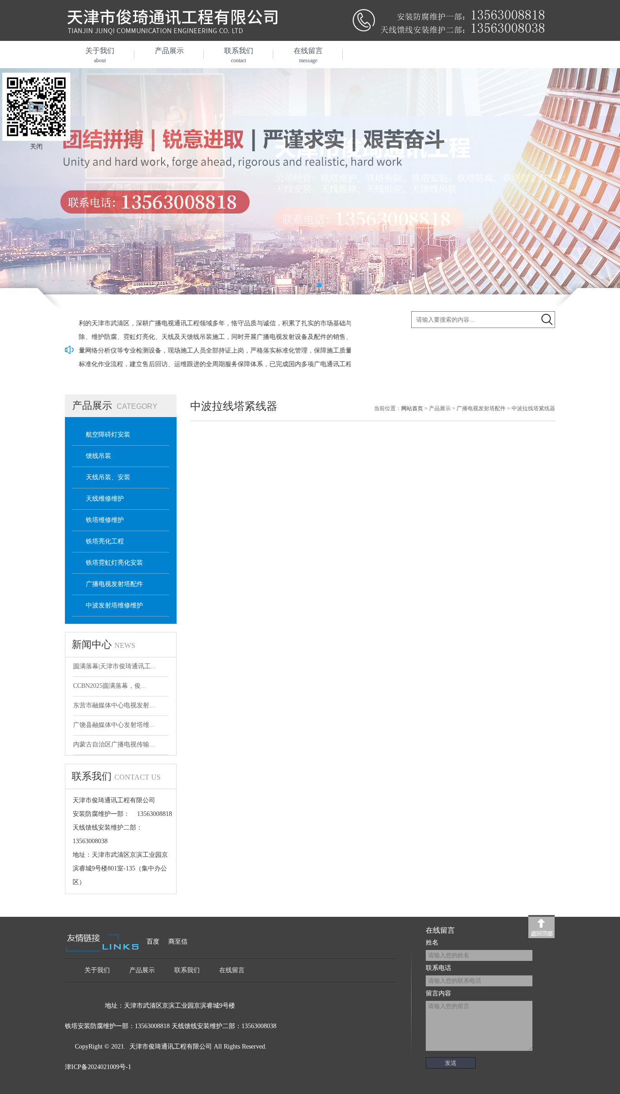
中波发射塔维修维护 (114, 605)
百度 (153, 941)
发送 (451, 1062)
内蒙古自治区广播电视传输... (114, 744)
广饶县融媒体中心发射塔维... (114, 724)
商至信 (177, 941)
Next (604, 182)
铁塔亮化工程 (105, 541)
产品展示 (169, 51)
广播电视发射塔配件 (114, 584)
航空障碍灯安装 (108, 434)
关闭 (36, 146)
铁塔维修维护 (105, 520)
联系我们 (238, 55)
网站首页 (412, 408)
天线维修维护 (105, 498)
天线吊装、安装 (108, 477)
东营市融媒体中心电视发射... (114, 705)
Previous (16, 182)
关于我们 (99, 55)
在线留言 (308, 55)
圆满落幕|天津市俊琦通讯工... (114, 666)
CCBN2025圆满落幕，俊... (109, 685)
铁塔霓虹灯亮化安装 (114, 562)
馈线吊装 (98, 456)
